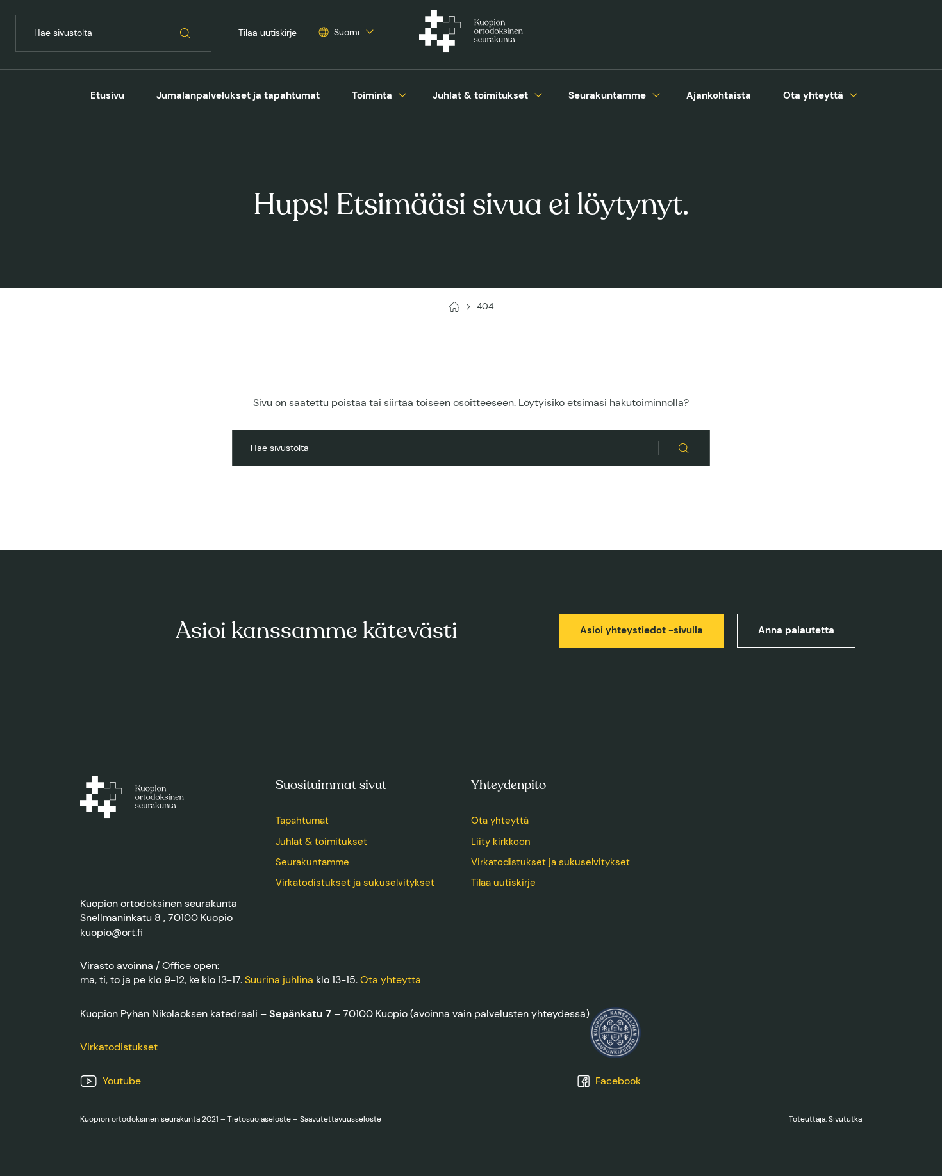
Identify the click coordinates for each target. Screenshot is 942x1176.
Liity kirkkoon (501, 841)
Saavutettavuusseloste (340, 1119)
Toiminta (372, 95)
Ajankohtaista (718, 95)
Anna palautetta (796, 630)
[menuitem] (107, 96)
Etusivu (107, 95)
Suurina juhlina (279, 979)
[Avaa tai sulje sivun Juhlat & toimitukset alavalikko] (538, 93)
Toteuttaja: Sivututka (825, 1119)
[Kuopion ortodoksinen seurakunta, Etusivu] (471, 33)
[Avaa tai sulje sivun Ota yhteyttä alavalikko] (853, 93)
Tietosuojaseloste (259, 1119)
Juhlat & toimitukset (480, 95)
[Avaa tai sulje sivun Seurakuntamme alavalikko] (656, 93)
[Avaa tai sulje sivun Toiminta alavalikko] (402, 93)
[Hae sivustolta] (185, 33)
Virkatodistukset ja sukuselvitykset (355, 882)
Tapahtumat (302, 820)
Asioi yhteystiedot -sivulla (641, 630)
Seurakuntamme (607, 95)
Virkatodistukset (119, 1047)
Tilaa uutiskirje (267, 32)
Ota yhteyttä (813, 95)
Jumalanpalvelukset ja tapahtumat (238, 95)
